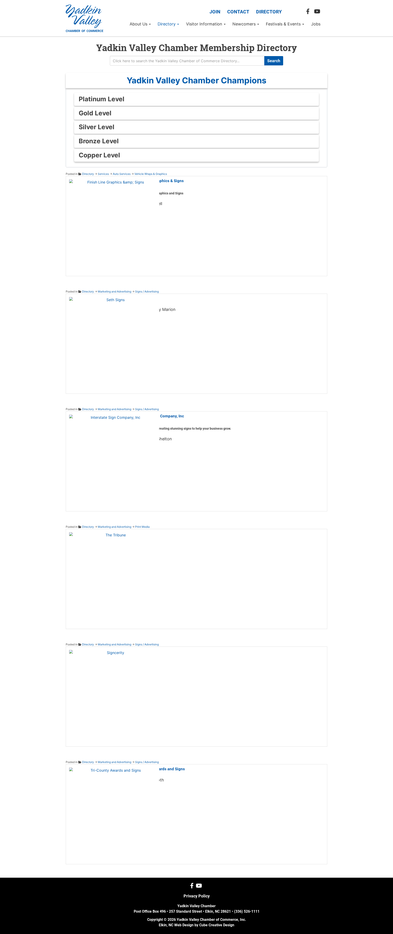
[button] (196, 80)
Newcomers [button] (244, 24)
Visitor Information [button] (204, 24)
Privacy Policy (197, 896)
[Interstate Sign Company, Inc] (113, 459)
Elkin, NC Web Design (176, 925)
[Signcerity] (113, 694)
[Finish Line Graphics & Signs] (113, 223)
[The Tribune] (113, 576)
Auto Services (122, 174)
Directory (269, 12)
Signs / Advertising (147, 291)
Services (103, 174)
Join (214, 12)
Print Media (142, 526)
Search (273, 60)
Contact (238, 12)
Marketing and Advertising (114, 291)
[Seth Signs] (113, 341)
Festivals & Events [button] (284, 24)
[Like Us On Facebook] (309, 11)
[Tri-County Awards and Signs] (113, 812)
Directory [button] (167, 24)
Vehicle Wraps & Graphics (150, 174)
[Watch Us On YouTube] (318, 11)
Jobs (315, 24)
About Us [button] (139, 24)
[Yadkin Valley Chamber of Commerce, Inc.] (84, 18)
